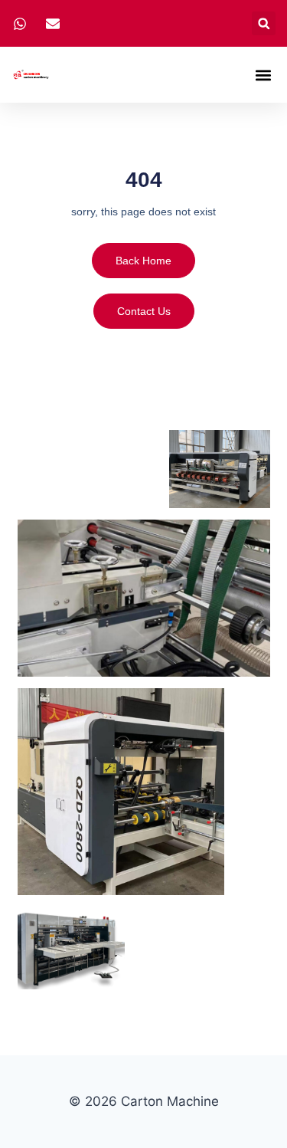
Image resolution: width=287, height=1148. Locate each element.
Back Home (143, 260)
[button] (264, 23)
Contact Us (144, 311)
